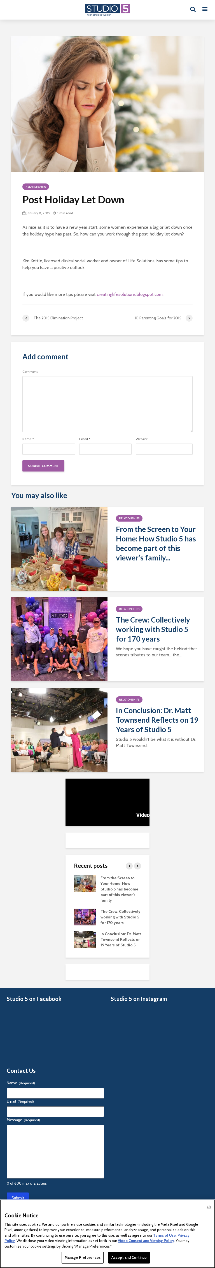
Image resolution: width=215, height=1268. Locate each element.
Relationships (35, 186)
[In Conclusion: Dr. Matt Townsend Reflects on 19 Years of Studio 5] (59, 729)
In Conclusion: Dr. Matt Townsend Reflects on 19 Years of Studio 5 (157, 720)
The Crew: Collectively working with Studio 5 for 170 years (153, 629)
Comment (30, 371)
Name (28, 439)
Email (84, 439)
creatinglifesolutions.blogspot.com (130, 294)
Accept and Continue (129, 1257)
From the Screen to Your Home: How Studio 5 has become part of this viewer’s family (119, 889)
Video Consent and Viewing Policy (146, 1240)
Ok (209, 1207)
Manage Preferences (83, 1257)
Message (23, 1119)
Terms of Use (164, 1235)
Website (142, 439)
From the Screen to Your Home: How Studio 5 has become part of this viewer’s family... (156, 543)
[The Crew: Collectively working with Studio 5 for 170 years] (59, 639)
